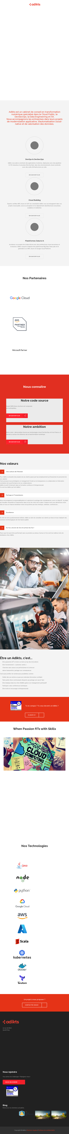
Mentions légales (32, 1130)
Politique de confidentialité (46, 1130)
